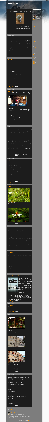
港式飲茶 (34, 59)
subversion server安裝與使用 (11, 376)
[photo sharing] (16, 328)
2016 (34, 28)
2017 (34, 27)
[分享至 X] (16, 86)
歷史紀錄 (34, 63)
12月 (35, 34)
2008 (34, 43)
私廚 (33, 53)
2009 (34, 42)
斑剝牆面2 (9, 362)
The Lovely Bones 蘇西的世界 (12, 227)
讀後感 (10, 156)
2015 (34, 29)
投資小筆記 (11, 312)
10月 (35, 36)
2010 (34, 33)
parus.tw (13, 202)
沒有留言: (13, 86)
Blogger (29, 420)
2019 (34, 25)
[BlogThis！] (16, 86)
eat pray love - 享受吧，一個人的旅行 (13, 91)
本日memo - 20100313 (11, 305)
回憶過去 (9, 160)
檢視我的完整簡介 (35, 19)
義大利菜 (34, 61)
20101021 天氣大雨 (10, 59)
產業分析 (34, 57)
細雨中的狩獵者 (10, 186)
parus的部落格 (13, 3)
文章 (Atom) (11, 409)
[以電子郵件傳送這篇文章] (15, 86)
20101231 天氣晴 (10, 9)
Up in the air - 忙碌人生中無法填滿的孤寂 (13, 275)
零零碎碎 (10, 87)
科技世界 (34, 54)
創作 (33, 58)
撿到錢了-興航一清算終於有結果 (14, 412)
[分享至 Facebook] (17, 86)
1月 (34, 41)
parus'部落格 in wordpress (34, 48)
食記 (33, 55)
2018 (34, 26)
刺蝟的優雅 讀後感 (10, 252)
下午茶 (34, 51)
